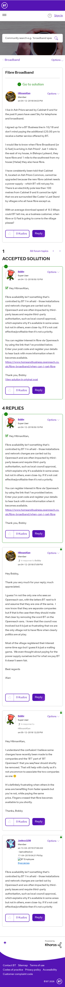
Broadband (12, 60)
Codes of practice (13, 970)
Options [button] (55, 60)
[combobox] (32, 38)
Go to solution (33, 84)
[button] (10, 233)
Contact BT (9, 965)
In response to (31, 561)
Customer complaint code (18, 974)
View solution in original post (21, 380)
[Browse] (4, 15)
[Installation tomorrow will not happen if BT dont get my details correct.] (60, 251)
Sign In (58, 15)
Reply (38, 233)
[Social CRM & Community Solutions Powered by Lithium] (53, 944)
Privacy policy (33, 970)
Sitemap (23, 965)
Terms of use (37, 965)
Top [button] (5, 943)
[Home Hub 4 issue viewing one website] (53, 251)
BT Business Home (4, 5)
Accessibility (50, 970)
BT (59, 981)
